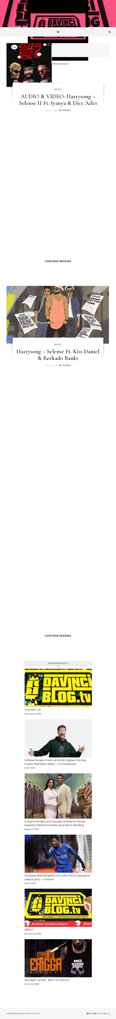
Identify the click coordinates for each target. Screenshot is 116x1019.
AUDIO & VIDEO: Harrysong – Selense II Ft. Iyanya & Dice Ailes (58, 100)
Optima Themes (32, 1013)
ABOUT (29, 929)
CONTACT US (33, 709)
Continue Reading (58, 261)
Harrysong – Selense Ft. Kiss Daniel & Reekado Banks (58, 355)
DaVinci (66, 110)
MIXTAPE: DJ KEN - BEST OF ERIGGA (47, 980)
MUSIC (58, 89)
